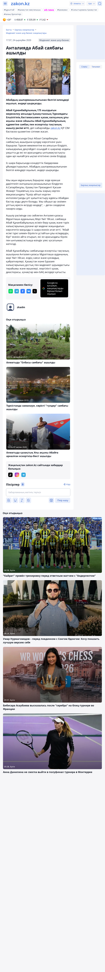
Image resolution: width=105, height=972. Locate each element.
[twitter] (34, 291)
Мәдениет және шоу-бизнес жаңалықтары (26, 33)
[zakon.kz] (20, 3)
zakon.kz (55, 128)
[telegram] (16, 291)
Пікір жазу (62, 500)
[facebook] (22, 291)
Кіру (68, 484)
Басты (9, 29)
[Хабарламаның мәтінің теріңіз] (38, 492)
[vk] (28, 291)
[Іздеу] (99, 3)
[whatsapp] (10, 291)
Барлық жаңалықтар (24, 29)
